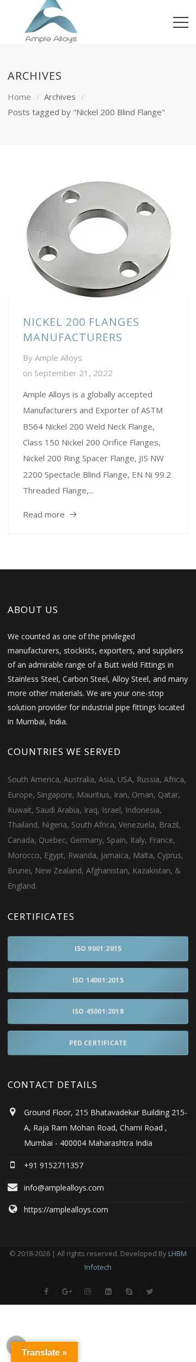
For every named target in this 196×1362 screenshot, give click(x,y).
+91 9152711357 (53, 1165)
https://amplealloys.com (66, 1209)
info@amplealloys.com (64, 1187)
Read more (44, 514)
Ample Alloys (58, 357)
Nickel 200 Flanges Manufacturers (81, 329)
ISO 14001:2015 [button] (98, 980)
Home (19, 96)
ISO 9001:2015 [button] (98, 948)
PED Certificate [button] (98, 1043)
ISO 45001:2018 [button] (98, 1011)
